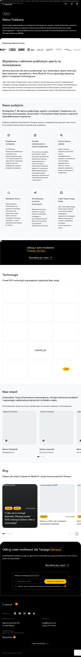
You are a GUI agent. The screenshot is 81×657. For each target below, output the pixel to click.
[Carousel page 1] (41, 456)
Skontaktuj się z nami (39, 257)
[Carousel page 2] (43, 456)
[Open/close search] (72, 4)
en (66, 4)
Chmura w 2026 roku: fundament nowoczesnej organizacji (53, 522)
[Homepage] (7, 4)
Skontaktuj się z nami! (55, 565)
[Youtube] (29, 613)
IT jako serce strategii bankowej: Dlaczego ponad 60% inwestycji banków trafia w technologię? (20, 518)
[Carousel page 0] (38, 456)
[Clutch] (34, 613)
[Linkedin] (15, 613)
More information (39, 643)
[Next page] (77, 534)
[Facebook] (20, 613)
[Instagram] (24, 613)
